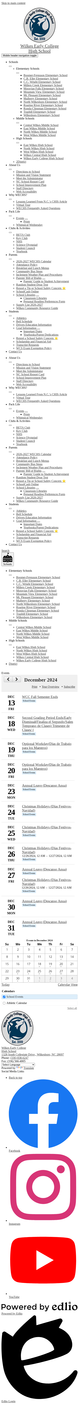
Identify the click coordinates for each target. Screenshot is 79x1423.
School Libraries (25, 294)
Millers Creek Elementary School (43, 85)
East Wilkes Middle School (39, 128)
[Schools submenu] (10, 66)
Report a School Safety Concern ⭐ (37, 338)
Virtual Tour (23, 204)
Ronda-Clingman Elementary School (45, 108)
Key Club (22, 238)
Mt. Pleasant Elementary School (42, 95)
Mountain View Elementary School (44, 91)
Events (20, 218)
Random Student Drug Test (32, 284)
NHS (19, 241)
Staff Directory (24, 188)
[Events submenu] (26, 219)
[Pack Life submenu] (10, 215)
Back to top (15, 1077)
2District (21, 161)
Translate (29, 1068)
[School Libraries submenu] (37, 295)
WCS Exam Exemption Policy (34, 348)
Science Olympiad (26, 244)
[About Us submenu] (10, 169)
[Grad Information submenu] (38, 329)
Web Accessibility (26, 191)
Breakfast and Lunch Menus (32, 268)
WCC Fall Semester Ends (40, 697)
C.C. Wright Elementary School (42, 81)
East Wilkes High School (38, 145)
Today (5, 985)
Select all (72, 1008)
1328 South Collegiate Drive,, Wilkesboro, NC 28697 (32, 1054)
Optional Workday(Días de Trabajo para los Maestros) (46, 746)
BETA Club (23, 234)
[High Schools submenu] (17, 142)
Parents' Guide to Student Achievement (46, 281)
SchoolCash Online (27, 291)
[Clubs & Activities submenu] (10, 232)
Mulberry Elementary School (40, 98)
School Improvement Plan (31, 185)
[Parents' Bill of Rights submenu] (43, 279)
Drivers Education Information (34, 324)
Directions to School (28, 171)
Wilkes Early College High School (44, 158)
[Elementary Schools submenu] (17, 72)
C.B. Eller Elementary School (41, 78)
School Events (14, 996)
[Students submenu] (10, 315)
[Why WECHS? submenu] (10, 199)
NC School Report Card (30, 181)
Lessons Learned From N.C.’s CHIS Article (41, 201)
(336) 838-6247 (19, 1057)
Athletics (21, 318)
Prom (27, 221)
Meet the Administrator (29, 178)
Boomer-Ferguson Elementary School (45, 75)
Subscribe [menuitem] (69, 686)
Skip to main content (13, 3)
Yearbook (21, 251)
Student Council (25, 248)
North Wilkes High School (39, 148)
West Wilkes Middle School (40, 135)
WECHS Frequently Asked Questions (38, 208)
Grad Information (26, 328)
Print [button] (34, 686)
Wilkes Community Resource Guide (37, 308)
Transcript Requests (27, 344)
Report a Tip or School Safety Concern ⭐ (41, 288)
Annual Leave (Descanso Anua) (44, 785)
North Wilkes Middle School (40, 131)
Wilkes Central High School (40, 155)
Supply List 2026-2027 (29, 304)
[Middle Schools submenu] (17, 122)
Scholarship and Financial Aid (33, 341)
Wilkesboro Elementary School (42, 115)
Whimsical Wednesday (29, 224)
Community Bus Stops (29, 271)
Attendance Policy (26, 264)
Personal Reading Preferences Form (44, 301)
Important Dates (33, 331)
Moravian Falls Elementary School (44, 88)
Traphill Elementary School (39, 111)
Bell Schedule (24, 321)
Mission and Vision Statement (33, 175)
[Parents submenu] (10, 259)
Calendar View (68, 985)
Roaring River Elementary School (43, 105)
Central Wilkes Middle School (41, 125)
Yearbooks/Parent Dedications (41, 334)
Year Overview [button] (50, 686)
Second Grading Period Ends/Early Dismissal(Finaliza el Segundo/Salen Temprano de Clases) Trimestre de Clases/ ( (47, 724)
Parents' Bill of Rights (29, 278)
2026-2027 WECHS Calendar (33, 261)
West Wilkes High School (38, 151)
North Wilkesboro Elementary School (45, 101)
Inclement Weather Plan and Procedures (39, 274)
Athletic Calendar (16, 1003)
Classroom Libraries (35, 298)
